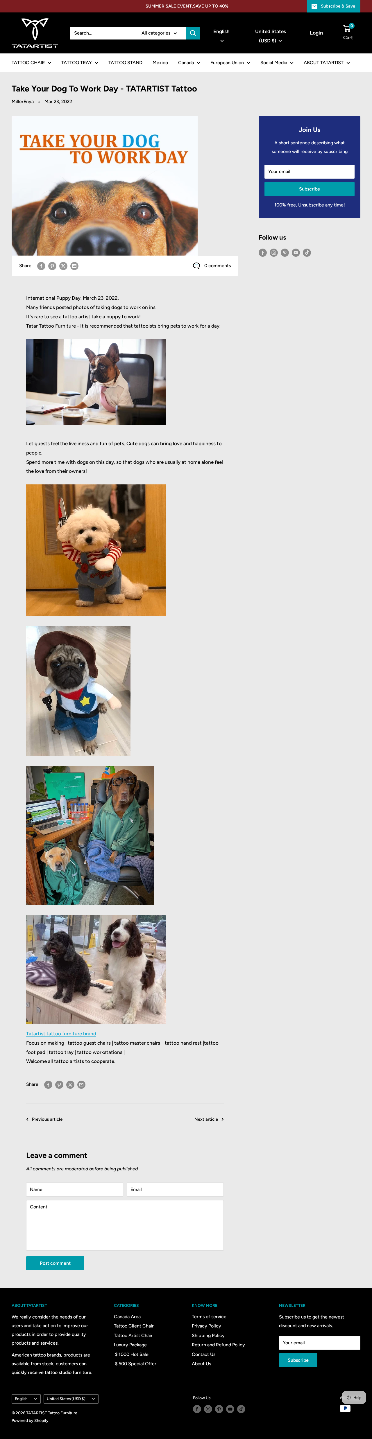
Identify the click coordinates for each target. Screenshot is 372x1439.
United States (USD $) (66, 1398)
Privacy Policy (206, 1326)
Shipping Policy (208, 1335)
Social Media (273, 62)
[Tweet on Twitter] (63, 265)
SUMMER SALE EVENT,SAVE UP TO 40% (187, 6)
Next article (206, 1119)
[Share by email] (74, 265)
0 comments (217, 265)
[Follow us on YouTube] (296, 252)
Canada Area (127, 1316)
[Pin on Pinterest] (52, 265)
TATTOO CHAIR (28, 62)
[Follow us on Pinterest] (285, 252)
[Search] (193, 33)
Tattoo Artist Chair (133, 1335)
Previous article (47, 1119)
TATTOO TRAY (76, 62)
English (21, 1398)
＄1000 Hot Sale (131, 1354)
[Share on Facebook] (41, 265)
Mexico (160, 62)
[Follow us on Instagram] (274, 252)
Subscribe (309, 189)
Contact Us (203, 1354)
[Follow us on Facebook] (263, 252)
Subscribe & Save (338, 6)
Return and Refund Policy (218, 1345)
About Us (201, 1363)
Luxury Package (130, 1345)
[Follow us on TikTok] (307, 252)
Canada (186, 62)
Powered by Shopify (30, 1420)
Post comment (55, 1263)
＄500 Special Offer (135, 1363)
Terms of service (209, 1316)
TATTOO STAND (125, 62)
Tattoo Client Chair (134, 1326)
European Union (227, 62)
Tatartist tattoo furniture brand (61, 1033)
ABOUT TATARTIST (324, 62)
